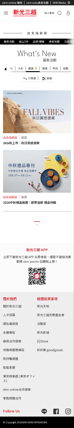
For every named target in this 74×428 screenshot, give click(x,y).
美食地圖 (54, 41)
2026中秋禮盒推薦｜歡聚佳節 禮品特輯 (29, 202)
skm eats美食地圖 (37, 3)
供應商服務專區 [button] (13, 350)
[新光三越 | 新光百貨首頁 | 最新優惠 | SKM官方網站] (24, 12)
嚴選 (31, 68)
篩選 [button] (49, 78)
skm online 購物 (12, 3)
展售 (45, 68)
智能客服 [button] (9, 367)
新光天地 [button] (43, 306)
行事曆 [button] (32, 78)
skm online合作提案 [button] (17, 389)
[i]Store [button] (42, 341)
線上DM (23, 41)
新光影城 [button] (43, 332)
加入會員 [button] (49, 13)
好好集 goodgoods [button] (50, 350)
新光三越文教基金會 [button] (50, 315)
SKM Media (59, 3)
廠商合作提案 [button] (12, 341)
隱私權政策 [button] (10, 323)
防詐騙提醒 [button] (10, 358)
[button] (69, 3)
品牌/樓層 (38, 41)
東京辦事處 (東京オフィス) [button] (19, 378)
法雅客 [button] (41, 323)
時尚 (55, 68)
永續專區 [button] (9, 332)
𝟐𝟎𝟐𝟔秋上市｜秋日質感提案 (21, 143)
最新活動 (9, 41)
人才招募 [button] (9, 315)
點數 (65, 68)
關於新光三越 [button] (12, 306)
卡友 (20, 68)
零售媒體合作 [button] (12, 398)
